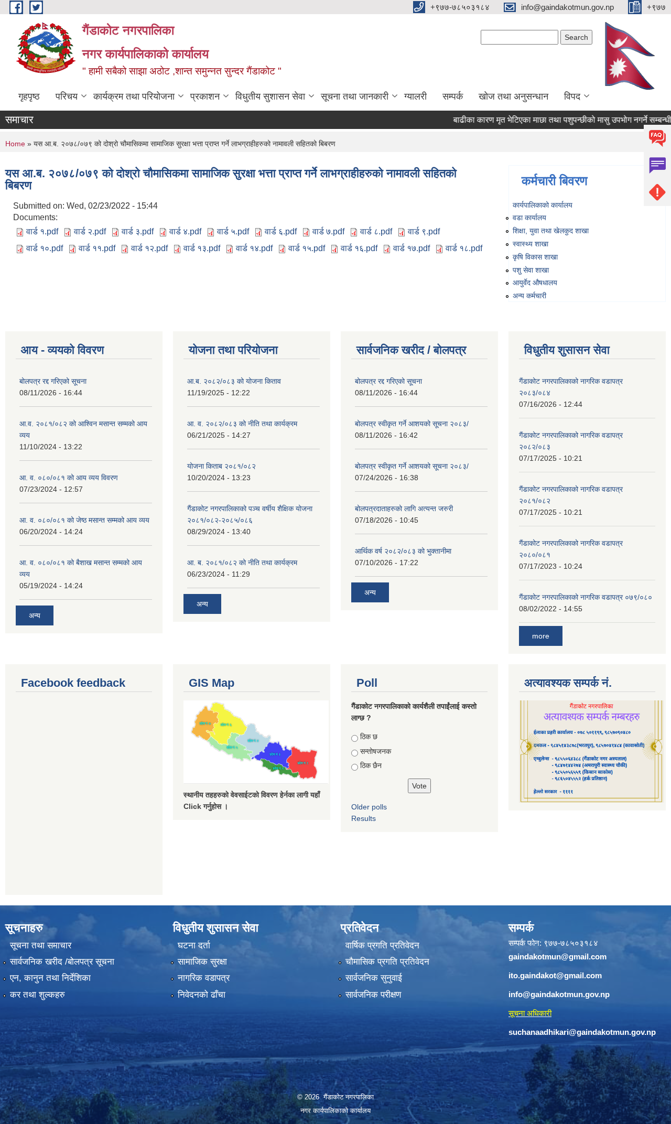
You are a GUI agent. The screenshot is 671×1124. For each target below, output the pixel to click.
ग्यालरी (415, 96)
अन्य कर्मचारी (529, 295)
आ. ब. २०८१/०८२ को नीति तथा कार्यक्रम (242, 562)
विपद (572, 96)
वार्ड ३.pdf (138, 231)
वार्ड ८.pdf (376, 231)
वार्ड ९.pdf (424, 231)
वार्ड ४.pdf (185, 231)
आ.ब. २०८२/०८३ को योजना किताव (234, 381)
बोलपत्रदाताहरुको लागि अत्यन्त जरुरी (404, 508)
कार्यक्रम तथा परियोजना (134, 96)
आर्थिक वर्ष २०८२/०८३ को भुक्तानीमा (403, 551)
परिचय (67, 96)
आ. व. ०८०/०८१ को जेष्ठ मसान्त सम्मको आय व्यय (84, 520)
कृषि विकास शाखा (535, 257)
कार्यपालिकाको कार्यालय (542, 205)
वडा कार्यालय (529, 217)
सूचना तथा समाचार (40, 945)
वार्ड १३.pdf (201, 248)
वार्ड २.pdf (90, 231)
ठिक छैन (371, 765)
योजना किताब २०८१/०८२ (221, 466)
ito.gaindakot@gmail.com (555, 975)
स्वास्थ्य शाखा (530, 244)
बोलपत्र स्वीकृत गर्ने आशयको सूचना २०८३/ (412, 423)
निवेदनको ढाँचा (201, 995)
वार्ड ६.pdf (281, 231)
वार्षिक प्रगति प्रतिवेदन (382, 945)
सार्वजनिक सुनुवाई (373, 978)
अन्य (34, 615)
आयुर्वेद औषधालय (535, 282)
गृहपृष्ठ (29, 96)
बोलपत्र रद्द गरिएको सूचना (52, 381)
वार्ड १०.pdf (44, 248)
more (540, 636)
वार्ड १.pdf (42, 231)
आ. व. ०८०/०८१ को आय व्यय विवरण (68, 477)
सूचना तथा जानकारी (354, 96)
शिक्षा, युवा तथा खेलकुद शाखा (551, 230)
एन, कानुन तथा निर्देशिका (50, 978)
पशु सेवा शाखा (531, 270)
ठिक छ (368, 736)
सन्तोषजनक (375, 751)
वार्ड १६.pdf (359, 248)
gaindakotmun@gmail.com (557, 956)
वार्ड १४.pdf (254, 248)
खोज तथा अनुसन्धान (513, 96)
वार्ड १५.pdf (306, 248)
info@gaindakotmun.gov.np (559, 994)
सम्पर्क (452, 96)
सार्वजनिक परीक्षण (373, 995)
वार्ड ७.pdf (328, 231)
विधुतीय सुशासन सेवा (270, 96)
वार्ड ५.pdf (233, 231)
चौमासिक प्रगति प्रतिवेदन (387, 962)
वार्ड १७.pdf (411, 248)
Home (15, 143)
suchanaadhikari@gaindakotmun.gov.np (582, 1032)
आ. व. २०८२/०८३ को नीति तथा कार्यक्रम (242, 423)
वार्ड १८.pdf (464, 248)
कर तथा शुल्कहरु (37, 995)
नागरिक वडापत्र (204, 978)
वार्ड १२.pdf (149, 248)
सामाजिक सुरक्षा (202, 962)
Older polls (369, 807)
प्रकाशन (205, 96)
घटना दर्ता (194, 945)
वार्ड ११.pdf (97, 248)
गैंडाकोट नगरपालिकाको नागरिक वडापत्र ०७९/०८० (585, 597)
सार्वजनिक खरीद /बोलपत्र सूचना (62, 962)
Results (363, 818)
